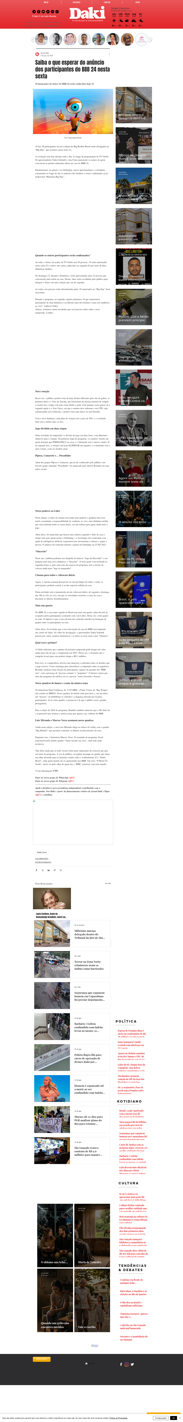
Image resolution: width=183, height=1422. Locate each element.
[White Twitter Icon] (132, 1364)
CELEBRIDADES (41, 858)
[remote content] (73, 216)
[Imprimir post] (61, 870)
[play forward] (150, 39)
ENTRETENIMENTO (43, 862)
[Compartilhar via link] (55, 870)
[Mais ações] (109, 54)
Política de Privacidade (118, 1418)
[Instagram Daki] (52, 11)
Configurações (161, 1418)
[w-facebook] (121, 1364)
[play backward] (32, 39)
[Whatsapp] (57, 11)
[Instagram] (126, 1364)
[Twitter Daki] (48, 11)
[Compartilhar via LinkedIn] (48, 870)
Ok (174, 1418)
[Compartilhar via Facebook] (36, 870)
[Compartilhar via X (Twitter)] (42, 870)
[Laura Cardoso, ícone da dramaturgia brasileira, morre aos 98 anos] (52, 898)
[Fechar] (180, 1418)
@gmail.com (55, 26)
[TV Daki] (43, 11)
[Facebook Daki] (38, 11)
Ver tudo (108, 883)
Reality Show (42, 852)
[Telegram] (34, 11)
